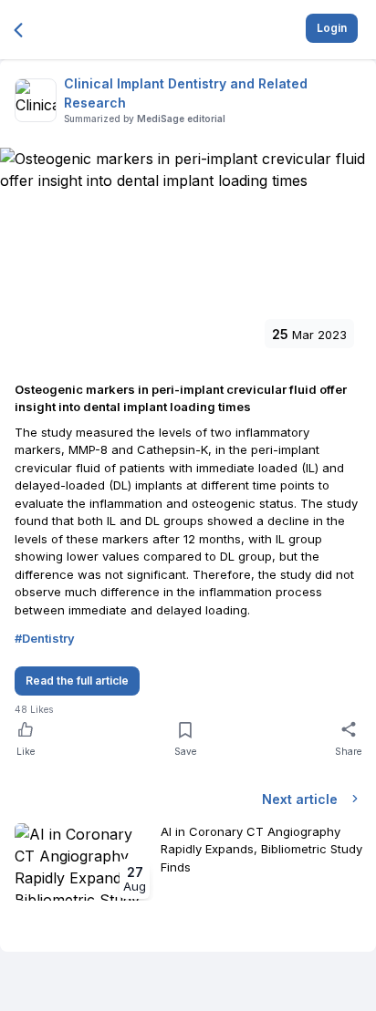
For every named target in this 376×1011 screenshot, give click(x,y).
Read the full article (77, 680)
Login (332, 28)
